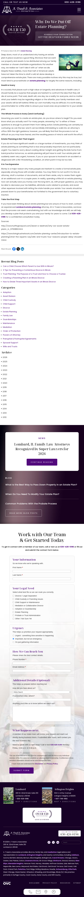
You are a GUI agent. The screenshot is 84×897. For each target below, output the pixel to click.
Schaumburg (61, 869)
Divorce (6, 307)
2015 (4, 404)
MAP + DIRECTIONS (26, 801)
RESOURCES (65, 883)
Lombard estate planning (28, 207)
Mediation (7, 327)
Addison (75, 855)
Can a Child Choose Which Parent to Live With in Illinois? (28, 266)
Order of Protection (11, 331)
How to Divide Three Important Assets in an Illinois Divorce (29, 281)
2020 (4, 383)
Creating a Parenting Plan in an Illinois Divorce (23, 278)
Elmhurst (57, 860)
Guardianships (9, 319)
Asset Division (9, 296)
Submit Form (22, 770)
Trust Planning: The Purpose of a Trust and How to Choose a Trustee (34, 274)
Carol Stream (58, 858)
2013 (4, 413)
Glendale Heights (15, 863)
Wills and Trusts (10, 346)
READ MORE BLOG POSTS (24, 513)
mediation (52, 852)
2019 (4, 387)
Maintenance (9, 323)
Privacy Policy (52, 764)
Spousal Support (10, 342)
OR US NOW (69, 833)
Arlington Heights (34, 855)
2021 (4, 378)
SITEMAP (77, 883)
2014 (4, 408)
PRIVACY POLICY (50, 883)
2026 (4, 357)
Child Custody (9, 300)
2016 (4, 400)
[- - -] (79, 9)
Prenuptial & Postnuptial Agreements (19, 338)
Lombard (22, 855)
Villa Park (72, 869)
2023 (4, 370)
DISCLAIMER (34, 883)
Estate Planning (26, 51)
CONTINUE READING (42, 462)
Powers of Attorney (11, 335)
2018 (4, 391)
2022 (4, 374)
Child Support (9, 304)
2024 (4, 366)
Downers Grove (31, 860)
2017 (4, 396)
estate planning (37, 80)
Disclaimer (39, 764)
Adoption (7, 292)
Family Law (8, 315)
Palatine (22, 869)
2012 (4, 417)
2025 (4, 361)
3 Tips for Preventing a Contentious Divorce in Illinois (27, 270)
